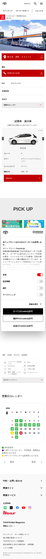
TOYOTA (4, 3)
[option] (23, 35)
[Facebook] (17, 508)
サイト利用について (22, 534)
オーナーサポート (22, 11)
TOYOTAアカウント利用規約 (13, 541)
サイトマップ (8, 534)
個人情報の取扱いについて (12, 538)
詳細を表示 (33, 304)
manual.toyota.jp (11, 251)
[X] (11, 508)
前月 (12, 462)
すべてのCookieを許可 (23, 311)
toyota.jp (20, 248)
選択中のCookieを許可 (23, 318)
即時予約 (9, 178)
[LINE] (5, 508)
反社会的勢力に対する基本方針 (14, 544)
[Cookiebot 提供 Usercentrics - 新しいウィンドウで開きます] (32, 232)
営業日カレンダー (10, 105)
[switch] (40, 281)
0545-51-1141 (13, 73)
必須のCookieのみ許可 (23, 326)
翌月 (34, 462)
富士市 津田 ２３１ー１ (19, 57)
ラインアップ (8, 11)
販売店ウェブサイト (10, 380)
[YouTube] (23, 508)
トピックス (39, 11)
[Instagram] (30, 508)
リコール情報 (8, 548)
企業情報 (30, 544)
